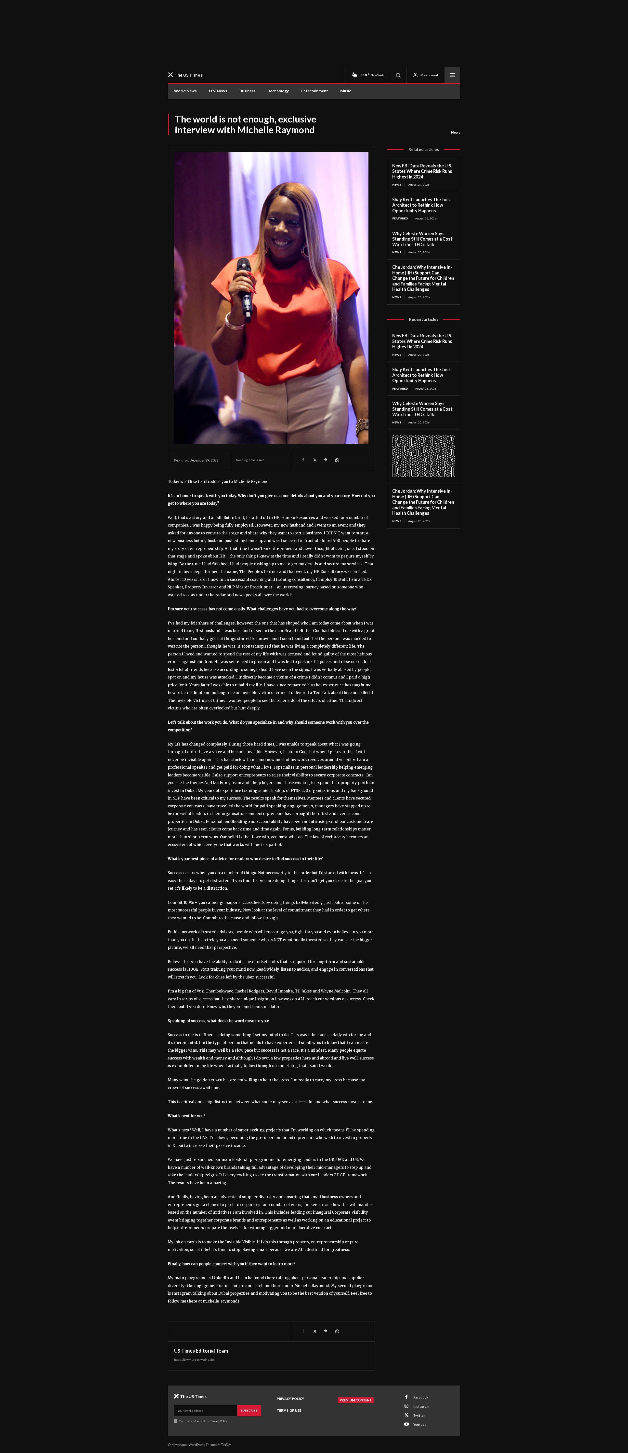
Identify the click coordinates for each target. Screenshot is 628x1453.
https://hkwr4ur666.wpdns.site (194, 1359)
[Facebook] (303, 460)
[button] (398, 75)
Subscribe (249, 1410)
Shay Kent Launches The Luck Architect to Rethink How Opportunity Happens (421, 205)
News (455, 132)
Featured (400, 218)
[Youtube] (406, 1424)
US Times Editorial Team (201, 1351)
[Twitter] (314, 460)
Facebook (420, 1397)
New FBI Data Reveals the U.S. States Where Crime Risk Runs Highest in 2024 (422, 171)
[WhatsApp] (337, 460)
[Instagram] (406, 1406)
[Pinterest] (325, 460)
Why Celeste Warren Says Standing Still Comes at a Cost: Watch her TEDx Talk (422, 239)
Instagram (421, 1406)
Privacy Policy (218, 1421)
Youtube (419, 1424)
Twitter (419, 1415)
